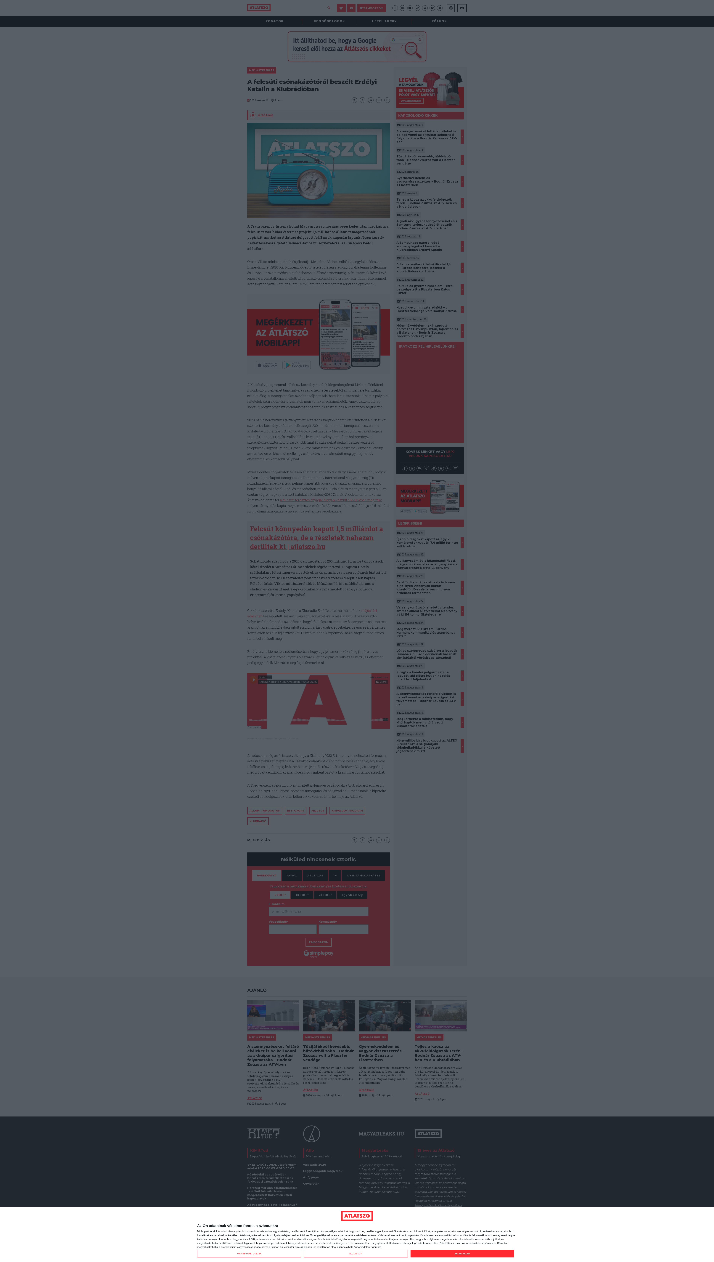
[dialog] (357, 1234)
